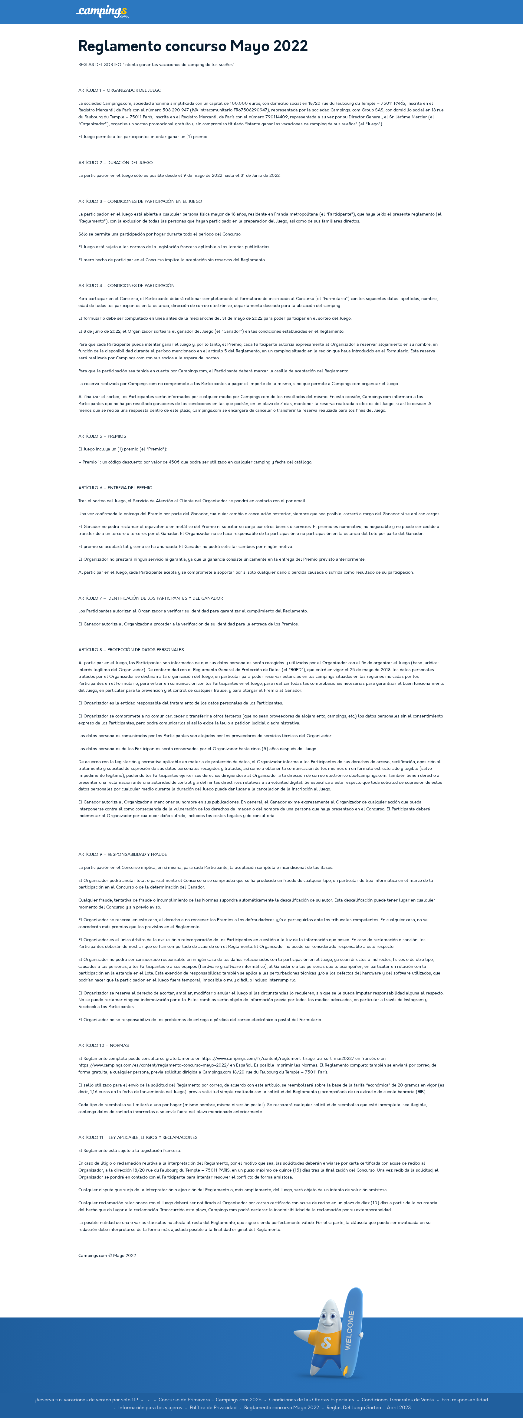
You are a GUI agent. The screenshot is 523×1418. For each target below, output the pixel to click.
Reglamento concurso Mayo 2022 (281, 1407)
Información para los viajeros (150, 1407)
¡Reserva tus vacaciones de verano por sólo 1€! (86, 1400)
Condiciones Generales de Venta (398, 1400)
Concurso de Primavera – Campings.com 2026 (210, 1400)
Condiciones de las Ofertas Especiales (311, 1400)
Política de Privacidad (213, 1407)
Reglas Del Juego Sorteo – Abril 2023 (369, 1407)
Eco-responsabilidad (465, 1400)
